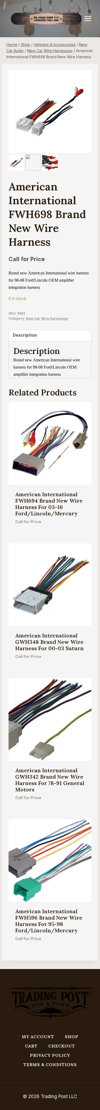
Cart (31, 1046)
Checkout (61, 1046)
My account (38, 1036)
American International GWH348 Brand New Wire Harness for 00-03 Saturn (49, 642)
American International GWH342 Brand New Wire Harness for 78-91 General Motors (49, 780)
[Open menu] (90, 18)
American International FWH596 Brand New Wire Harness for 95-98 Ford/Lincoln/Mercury (48, 921)
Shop (71, 1036)
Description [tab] (25, 335)
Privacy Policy (50, 1055)
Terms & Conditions (50, 1064)
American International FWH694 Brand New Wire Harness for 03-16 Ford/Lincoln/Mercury (48, 504)
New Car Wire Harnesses (47, 318)
